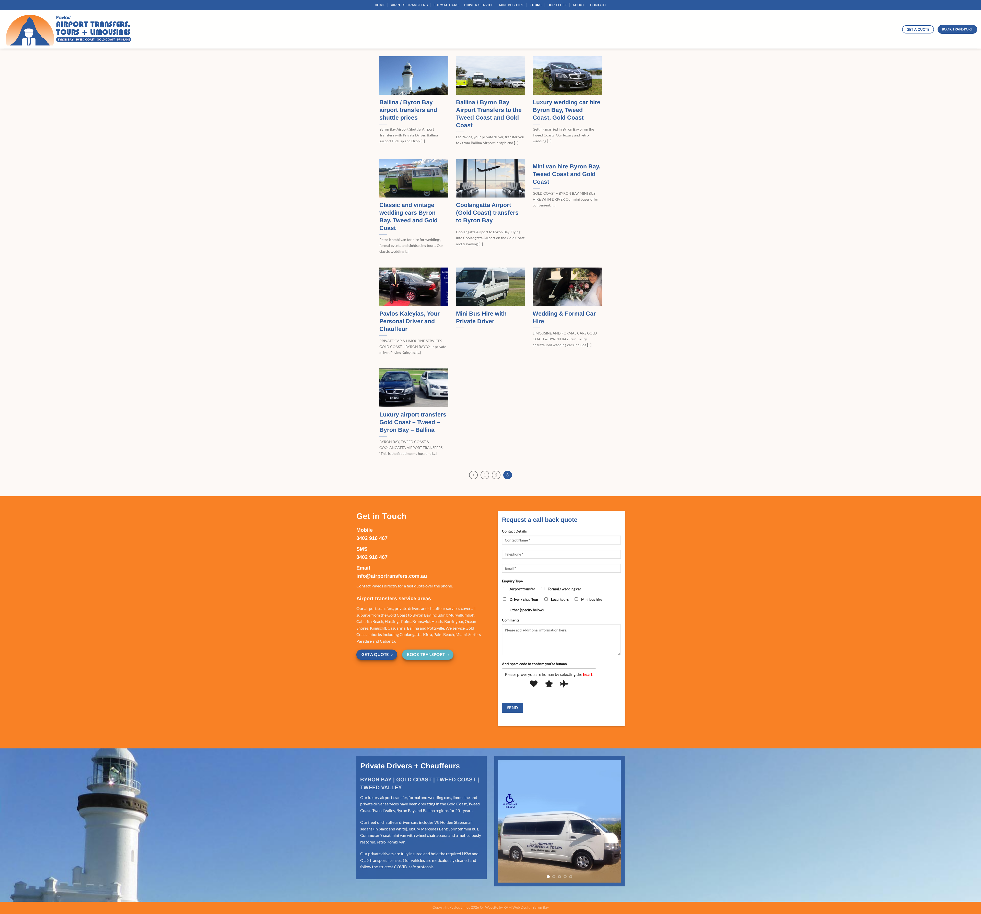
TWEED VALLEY (381, 787)
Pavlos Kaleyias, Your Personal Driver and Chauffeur (409, 321)
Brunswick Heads (427, 621)
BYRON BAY (376, 779)
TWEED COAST (456, 779)
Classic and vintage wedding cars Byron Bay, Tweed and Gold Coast (408, 216)
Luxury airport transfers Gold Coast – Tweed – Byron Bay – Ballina (412, 422)
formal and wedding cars (429, 797)
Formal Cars (446, 5)
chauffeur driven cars (399, 822)
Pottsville (435, 628)
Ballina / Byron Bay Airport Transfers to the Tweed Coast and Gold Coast (489, 114)
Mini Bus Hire (511, 5)
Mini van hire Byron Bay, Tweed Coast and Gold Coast (566, 174)
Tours (536, 5)
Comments (510, 620)
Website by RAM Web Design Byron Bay (517, 907)
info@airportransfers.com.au (391, 576)
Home (380, 5)
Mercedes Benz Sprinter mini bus (449, 828)
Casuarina (396, 628)
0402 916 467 (372, 538)
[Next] (611, 821)
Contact (598, 5)
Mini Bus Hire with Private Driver (481, 317)
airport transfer (393, 797)
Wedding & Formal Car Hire (564, 317)
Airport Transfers (409, 5)
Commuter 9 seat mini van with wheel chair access (404, 835)
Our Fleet (557, 5)
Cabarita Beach (369, 621)
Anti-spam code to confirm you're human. (535, 664)
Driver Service (479, 5)
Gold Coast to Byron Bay (409, 614)
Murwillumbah (461, 614)
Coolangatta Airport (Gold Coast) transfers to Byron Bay (487, 213)
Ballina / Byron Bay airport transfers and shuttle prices (408, 110)
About (578, 5)
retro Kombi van (391, 841)
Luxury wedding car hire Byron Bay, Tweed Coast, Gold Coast (566, 110)
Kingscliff (378, 628)
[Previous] (473, 475)
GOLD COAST (414, 779)
